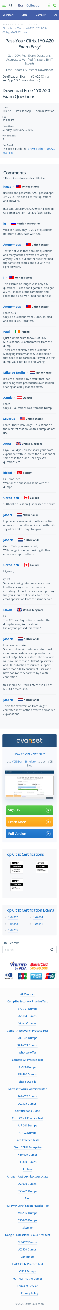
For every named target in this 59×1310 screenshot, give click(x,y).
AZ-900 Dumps (27, 1184)
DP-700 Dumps (27, 1074)
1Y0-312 (13, 917)
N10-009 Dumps (28, 1154)
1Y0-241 (38, 924)
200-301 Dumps (27, 1038)
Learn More (17, 822)
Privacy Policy (29, 1293)
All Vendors (27, 994)
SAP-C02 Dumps (28, 1096)
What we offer (27, 1052)
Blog (27, 1198)
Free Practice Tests (27, 1140)
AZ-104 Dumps (27, 1016)
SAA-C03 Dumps (27, 1045)
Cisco (24, 14)
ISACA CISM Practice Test (27, 1264)
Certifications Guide (27, 1111)
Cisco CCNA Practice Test (27, 1118)
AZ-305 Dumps (27, 1103)
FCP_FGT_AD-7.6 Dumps (27, 1278)
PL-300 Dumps (28, 1162)
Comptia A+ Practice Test (27, 1060)
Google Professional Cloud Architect (27, 1235)
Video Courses (27, 1023)
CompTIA (41, 14)
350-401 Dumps (27, 1191)
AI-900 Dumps (27, 1067)
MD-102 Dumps (27, 1213)
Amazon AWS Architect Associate (27, 1176)
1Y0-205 (13, 930)
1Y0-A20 (28, 24)
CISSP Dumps (27, 1271)
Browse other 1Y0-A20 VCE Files (28, 151)
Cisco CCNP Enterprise (27, 1147)
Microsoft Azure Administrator (27, 1089)
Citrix (16, 24)
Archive (27, 1169)
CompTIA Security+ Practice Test (27, 1001)
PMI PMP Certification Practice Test (27, 1206)
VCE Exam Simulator (24, 761)
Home (5, 24)
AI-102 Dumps (27, 1133)
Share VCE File (27, 1082)
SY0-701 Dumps (27, 1009)
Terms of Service (27, 1286)
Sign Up (14, 810)
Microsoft (7, 14)
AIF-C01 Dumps (27, 1125)
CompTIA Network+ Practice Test (27, 1030)
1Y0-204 (38, 917)
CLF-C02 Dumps (27, 1242)
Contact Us (27, 1257)
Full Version (17, 833)
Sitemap (27, 1227)
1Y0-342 (13, 924)
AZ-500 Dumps (27, 1249)
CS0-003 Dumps (27, 1220)
